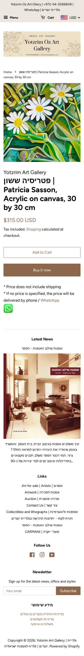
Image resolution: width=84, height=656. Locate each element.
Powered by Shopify (64, 646)
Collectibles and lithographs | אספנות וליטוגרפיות (42, 512)
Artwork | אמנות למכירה (42, 492)
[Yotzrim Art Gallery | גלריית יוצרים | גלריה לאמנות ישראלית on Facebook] (32, 556)
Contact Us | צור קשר (42, 505)
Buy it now (42, 270)
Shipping (33, 229)
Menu (13, 18)
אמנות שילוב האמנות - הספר (42, 348)
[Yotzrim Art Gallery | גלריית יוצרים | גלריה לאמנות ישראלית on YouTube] (52, 556)
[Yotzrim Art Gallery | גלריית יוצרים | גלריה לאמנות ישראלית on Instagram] (42, 556)
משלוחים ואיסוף (42, 624)
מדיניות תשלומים (42, 619)
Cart (50, 18)
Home (8, 72)
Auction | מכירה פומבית (42, 499)
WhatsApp (50, 300)
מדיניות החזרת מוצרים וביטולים (42, 614)
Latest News (42, 339)
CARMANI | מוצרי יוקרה (42, 532)
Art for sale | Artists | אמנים (42, 486)
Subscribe (68, 591)
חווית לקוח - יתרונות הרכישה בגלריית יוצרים (42, 518)
